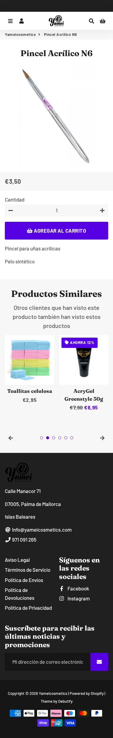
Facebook (78, 588)
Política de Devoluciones (19, 594)
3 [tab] (53, 437)
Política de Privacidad (28, 608)
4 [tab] (59, 437)
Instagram (78, 598)
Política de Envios (24, 580)
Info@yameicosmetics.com (41, 529)
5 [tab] (65, 437)
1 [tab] (41, 437)
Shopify (97, 693)
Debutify (65, 701)
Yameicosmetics (20, 34)
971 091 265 (23, 539)
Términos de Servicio (27, 570)
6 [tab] (71, 437)
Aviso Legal (17, 560)
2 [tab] (47, 437)
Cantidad (14, 199)
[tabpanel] (29, 369)
